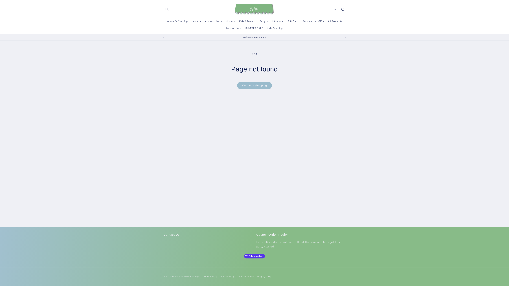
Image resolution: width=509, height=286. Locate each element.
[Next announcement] (345, 37)
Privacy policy (227, 276)
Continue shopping (254, 85)
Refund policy (210, 276)
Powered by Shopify (191, 277)
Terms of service (246, 276)
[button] (167, 9)
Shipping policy (264, 276)
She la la (176, 277)
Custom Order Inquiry (272, 234)
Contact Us (171, 234)
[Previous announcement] (164, 37)
